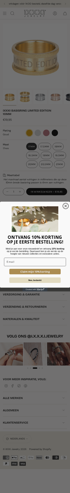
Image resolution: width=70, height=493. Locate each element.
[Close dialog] (65, 206)
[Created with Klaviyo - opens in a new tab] (35, 289)
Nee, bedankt (35, 280)
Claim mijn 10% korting (35, 271)
